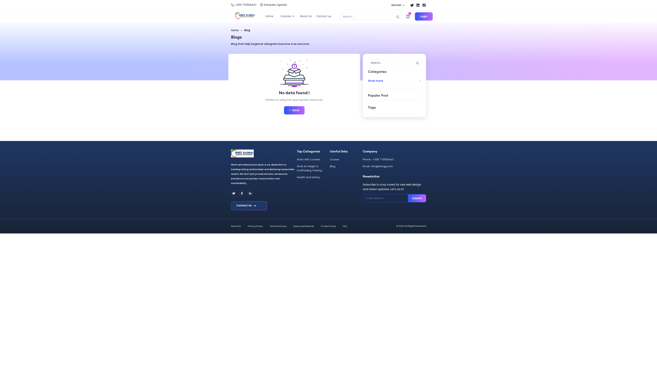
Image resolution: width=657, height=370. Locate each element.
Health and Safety (308, 177)
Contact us (323, 16)
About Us (306, 16)
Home (269, 16)
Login (423, 16)
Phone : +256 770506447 (378, 159)
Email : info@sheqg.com (378, 166)
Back (296, 110)
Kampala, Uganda (275, 5)
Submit (417, 198)
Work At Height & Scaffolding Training (309, 168)
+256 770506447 (245, 5)
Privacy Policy (255, 226)
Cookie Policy (328, 226)
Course (334, 159)
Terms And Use (278, 226)
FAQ (345, 226)
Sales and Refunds (303, 226)
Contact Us (244, 205)
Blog (332, 166)
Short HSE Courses (308, 159)
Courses (285, 16)
